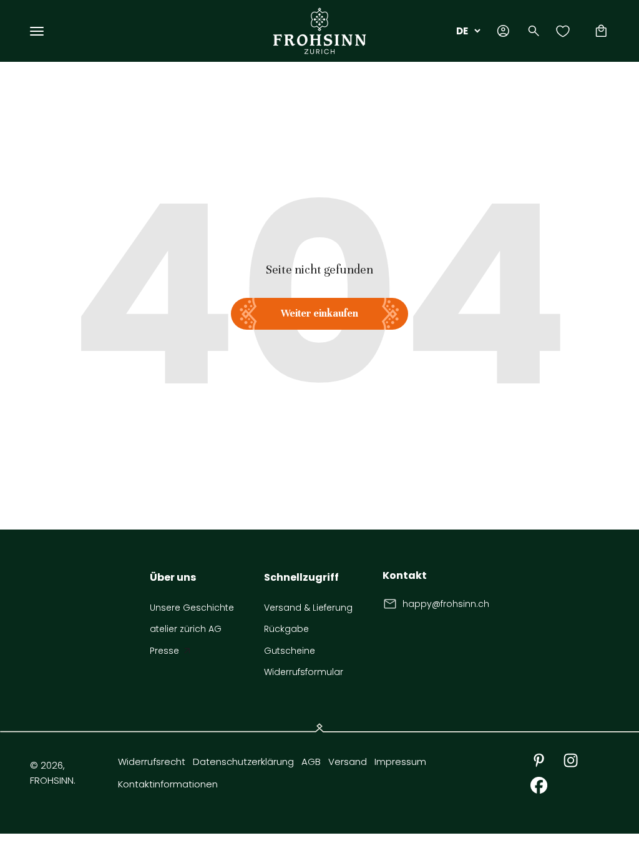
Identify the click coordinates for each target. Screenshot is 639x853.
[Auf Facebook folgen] (538, 785)
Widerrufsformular (303, 672)
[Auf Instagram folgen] (570, 760)
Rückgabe (286, 629)
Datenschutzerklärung (243, 761)
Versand (347, 761)
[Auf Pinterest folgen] (538, 760)
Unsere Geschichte (192, 607)
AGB (311, 761)
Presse (164, 650)
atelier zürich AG (186, 629)
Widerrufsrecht (151, 761)
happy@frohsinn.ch (445, 604)
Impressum (400, 761)
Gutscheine (289, 650)
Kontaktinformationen (168, 784)
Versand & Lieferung (308, 607)
